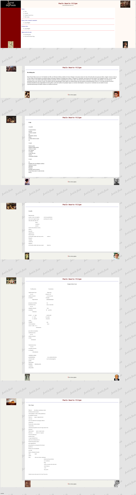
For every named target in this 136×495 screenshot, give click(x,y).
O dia (26, 11)
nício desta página (72, 94)
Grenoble (26, 13)
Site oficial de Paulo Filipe (30, 36)
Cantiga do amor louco (29, 15)
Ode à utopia (27, 16)
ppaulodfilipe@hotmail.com (68, 5)
